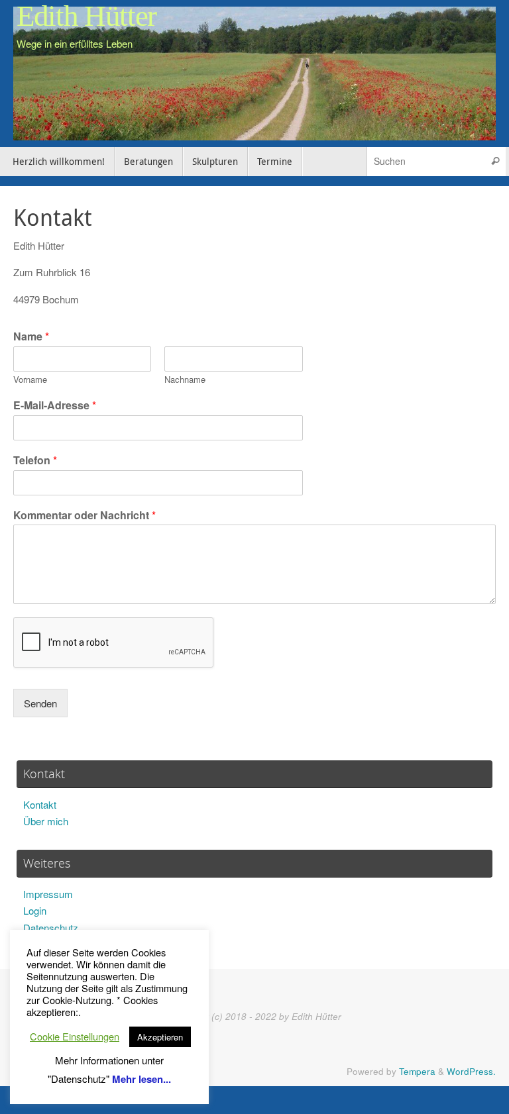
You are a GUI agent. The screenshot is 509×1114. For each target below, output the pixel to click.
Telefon (35, 461)
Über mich (45, 821)
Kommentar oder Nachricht (84, 516)
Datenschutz (50, 928)
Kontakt (39, 804)
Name (31, 337)
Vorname (30, 379)
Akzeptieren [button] (160, 1037)
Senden (40, 703)
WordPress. (471, 1071)
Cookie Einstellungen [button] (74, 1036)
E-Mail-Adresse (54, 406)
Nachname (184, 379)
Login (34, 910)
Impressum (48, 894)
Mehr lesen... (141, 1079)
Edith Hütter (86, 16)
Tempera (417, 1071)
